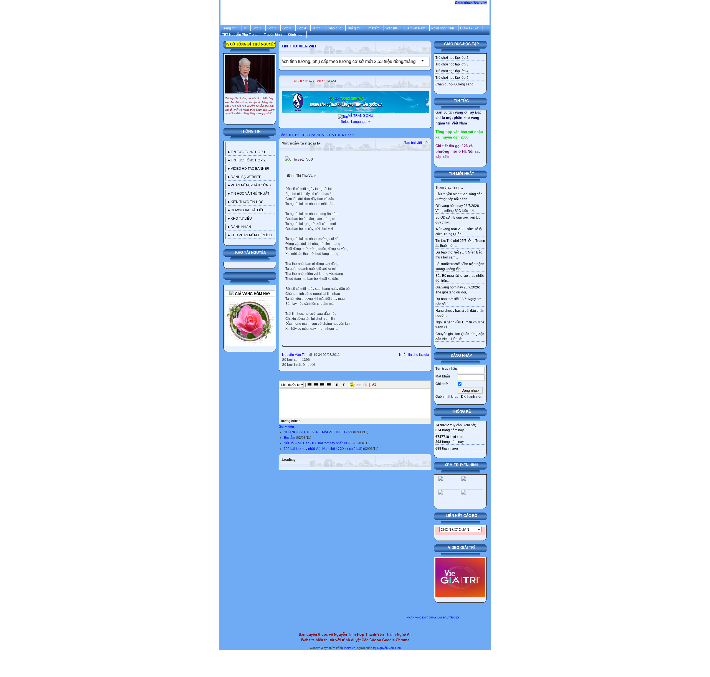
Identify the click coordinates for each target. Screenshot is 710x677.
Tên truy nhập (446, 369)
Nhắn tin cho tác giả (414, 355)
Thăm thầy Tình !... (449, 187)
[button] (309, 385)
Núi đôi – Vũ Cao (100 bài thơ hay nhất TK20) (318, 443)
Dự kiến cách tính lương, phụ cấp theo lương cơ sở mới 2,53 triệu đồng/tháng (316, 61)
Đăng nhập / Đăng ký (471, 2)
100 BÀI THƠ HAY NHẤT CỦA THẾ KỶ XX (320, 135)
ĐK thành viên (471, 397)
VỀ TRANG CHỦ (360, 116)
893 (438, 442)
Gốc (282, 135)
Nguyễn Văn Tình (295, 355)
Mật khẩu (442, 376)
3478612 (442, 425)
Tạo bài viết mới (416, 143)
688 (438, 448)
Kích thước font (291, 384)
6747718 (442, 437)
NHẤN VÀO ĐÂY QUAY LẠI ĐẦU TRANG (433, 617)
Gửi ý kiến (286, 426)
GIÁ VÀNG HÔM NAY (252, 294)
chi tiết (470, 425)
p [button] (300, 421)
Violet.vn (349, 648)
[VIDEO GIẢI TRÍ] (460, 561)
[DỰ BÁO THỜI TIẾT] (355, 93)
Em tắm (289, 438)
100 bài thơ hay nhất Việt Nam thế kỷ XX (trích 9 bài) (323, 449)
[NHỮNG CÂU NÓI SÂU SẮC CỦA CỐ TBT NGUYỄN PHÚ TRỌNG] (250, 57)
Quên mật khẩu (446, 397)
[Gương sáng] (250, 299)
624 (438, 430)
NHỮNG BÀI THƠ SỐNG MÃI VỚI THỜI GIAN (318, 432)
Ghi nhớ (441, 384)
